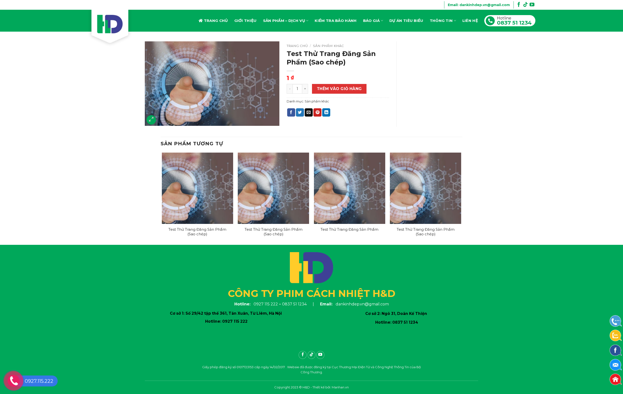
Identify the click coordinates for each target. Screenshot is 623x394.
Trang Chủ (216, 20)
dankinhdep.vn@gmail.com (362, 304)
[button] (151, 120)
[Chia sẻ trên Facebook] (291, 112)
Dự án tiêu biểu (406, 20)
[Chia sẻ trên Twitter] (300, 112)
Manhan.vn (340, 387)
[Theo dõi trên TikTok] (525, 5)
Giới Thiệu (245, 20)
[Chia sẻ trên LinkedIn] (326, 112)
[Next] (461, 198)
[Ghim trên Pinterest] (317, 112)
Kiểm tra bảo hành (336, 20)
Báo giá (371, 20)
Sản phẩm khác (328, 46)
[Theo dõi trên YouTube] (532, 5)
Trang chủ (297, 46)
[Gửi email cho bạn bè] (309, 112)
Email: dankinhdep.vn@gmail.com (479, 5)
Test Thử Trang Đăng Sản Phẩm (349, 229)
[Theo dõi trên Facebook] (518, 5)
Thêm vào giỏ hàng (339, 88)
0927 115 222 (266, 304)
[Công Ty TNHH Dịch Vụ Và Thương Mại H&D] (112, 28)
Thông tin (441, 20)
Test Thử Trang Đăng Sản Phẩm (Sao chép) (197, 232)
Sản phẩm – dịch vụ (284, 20)
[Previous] (162, 198)
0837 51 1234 (514, 22)
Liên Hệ (470, 20)
